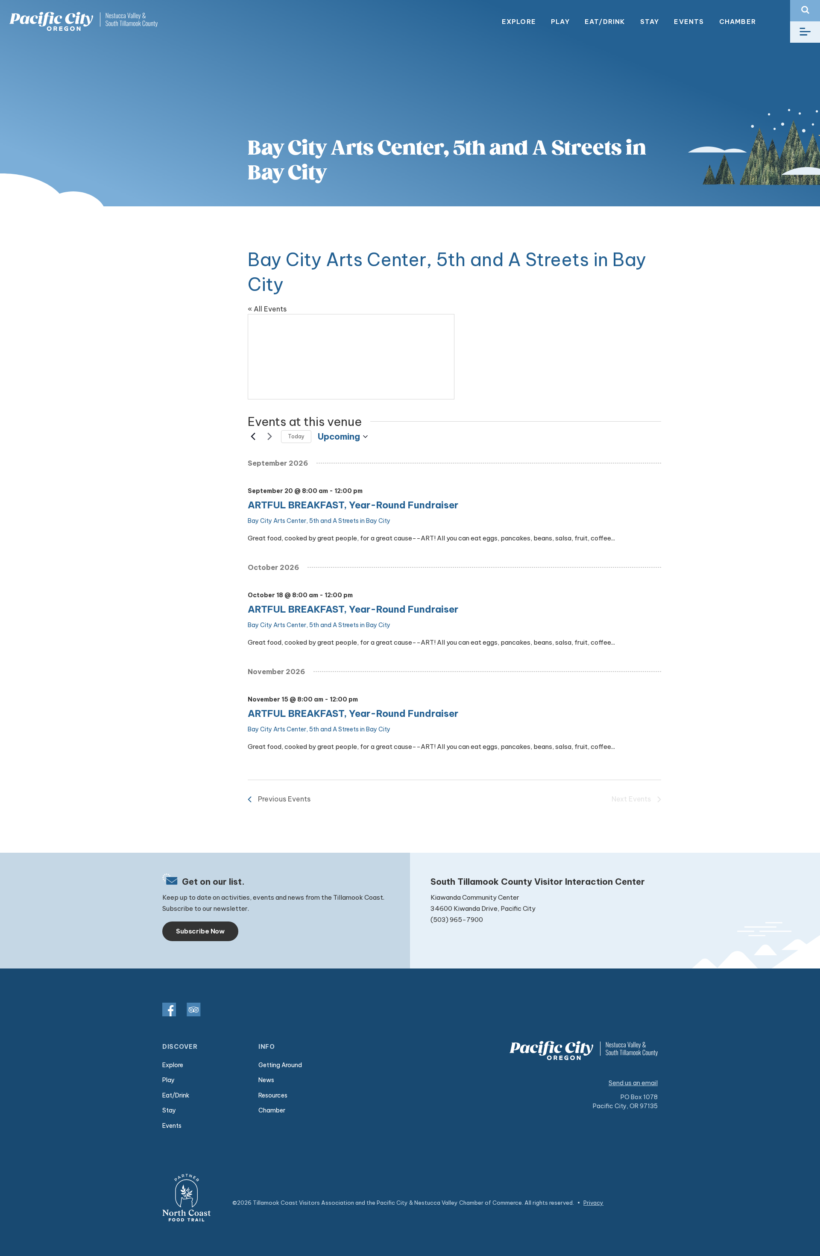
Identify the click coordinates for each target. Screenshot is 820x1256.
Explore (519, 22)
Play (560, 22)
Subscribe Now (200, 931)
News (266, 1080)
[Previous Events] (253, 436)
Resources (272, 1095)
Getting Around (280, 1065)
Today (296, 436)
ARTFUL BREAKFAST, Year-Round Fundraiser (353, 505)
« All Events (267, 309)
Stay (649, 22)
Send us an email (633, 1083)
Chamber (737, 22)
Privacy (593, 1202)
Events (689, 22)
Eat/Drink (605, 22)
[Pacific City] (83, 21)
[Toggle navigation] (805, 32)
